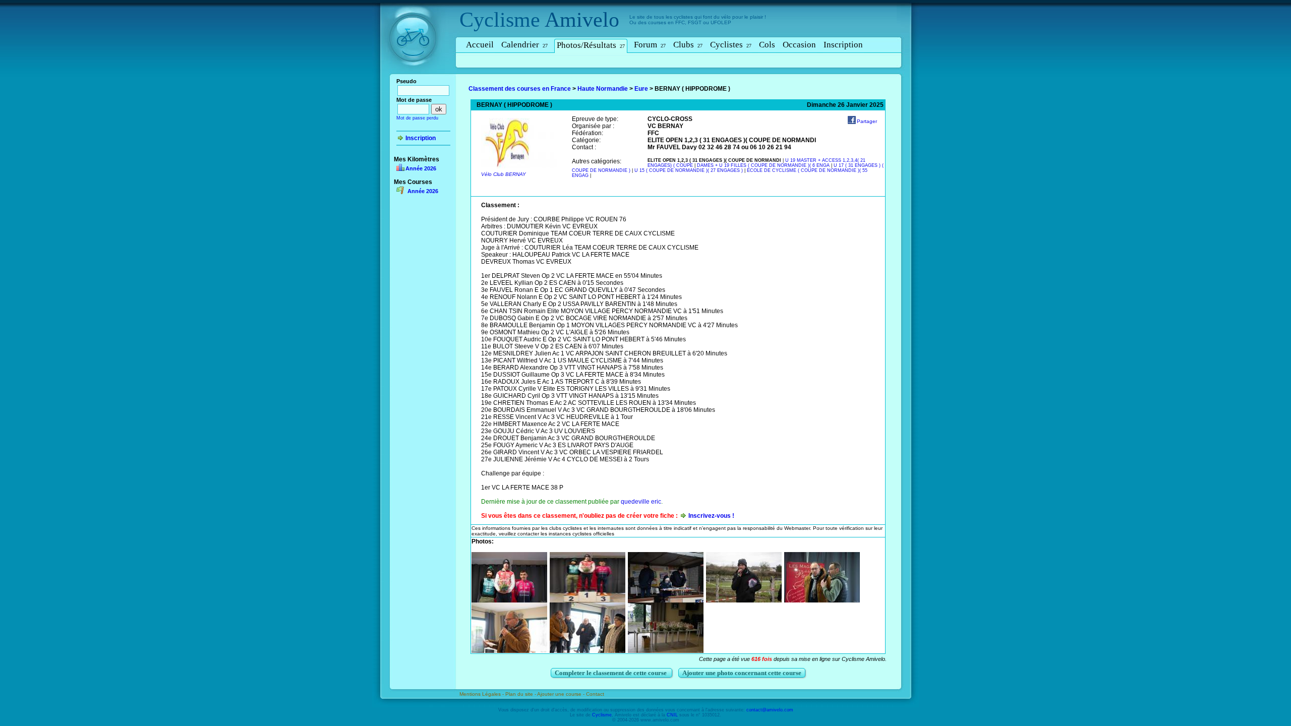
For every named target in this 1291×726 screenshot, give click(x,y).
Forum (650, 44)
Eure (641, 88)
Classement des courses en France (519, 88)
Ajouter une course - (561, 694)
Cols (767, 44)
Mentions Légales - (482, 694)
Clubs (687, 44)
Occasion (799, 44)
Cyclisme (499, 19)
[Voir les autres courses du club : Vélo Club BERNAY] (519, 166)
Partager (867, 121)
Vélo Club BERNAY (503, 174)
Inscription (843, 44)
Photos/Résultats (591, 45)
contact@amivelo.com (769, 709)
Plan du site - (521, 694)
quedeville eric (641, 501)
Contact (595, 694)
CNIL (672, 714)
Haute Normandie (602, 88)
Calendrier (524, 44)
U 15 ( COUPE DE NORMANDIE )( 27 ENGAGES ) (688, 170)
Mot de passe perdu (417, 117)
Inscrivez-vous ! (711, 515)
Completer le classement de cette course (611, 673)
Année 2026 (420, 168)
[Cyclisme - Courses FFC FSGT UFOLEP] (415, 76)
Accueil (480, 44)
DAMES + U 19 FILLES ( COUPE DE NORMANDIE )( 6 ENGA (763, 165)
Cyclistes (730, 44)
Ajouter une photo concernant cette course (741, 673)
